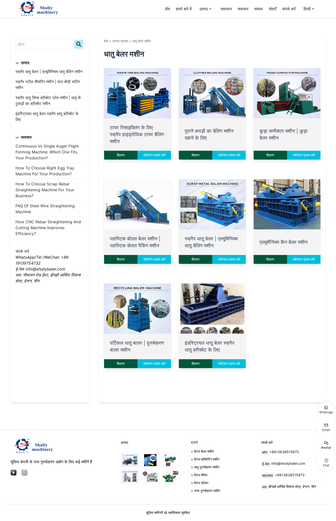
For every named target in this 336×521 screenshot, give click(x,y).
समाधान (226, 8)
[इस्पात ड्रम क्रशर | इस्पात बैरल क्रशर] (130, 460)
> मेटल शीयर (199, 475)
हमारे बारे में (184, 8)
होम (167, 8)
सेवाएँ (272, 8)
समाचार (243, 8)
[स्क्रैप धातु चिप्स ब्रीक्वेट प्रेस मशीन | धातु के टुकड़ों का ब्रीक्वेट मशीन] (130, 476)
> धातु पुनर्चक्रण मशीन (205, 467)
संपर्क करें (289, 8)
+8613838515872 (284, 452)
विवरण (121, 155)
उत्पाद (203, 8)
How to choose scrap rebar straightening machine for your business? (44, 189)
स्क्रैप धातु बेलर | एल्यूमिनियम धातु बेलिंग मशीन (48, 71)
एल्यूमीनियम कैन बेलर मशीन (283, 242)
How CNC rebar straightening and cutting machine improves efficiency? (48, 227)
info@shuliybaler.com (288, 463)
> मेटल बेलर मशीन (202, 451)
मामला (258, 8)
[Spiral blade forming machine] (171, 476)
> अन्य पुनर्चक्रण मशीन (205, 491)
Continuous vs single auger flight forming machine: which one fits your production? (47, 152)
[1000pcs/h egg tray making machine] (150, 476)
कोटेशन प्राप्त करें (154, 155)
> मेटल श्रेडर (199, 483)
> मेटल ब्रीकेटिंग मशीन (205, 459)
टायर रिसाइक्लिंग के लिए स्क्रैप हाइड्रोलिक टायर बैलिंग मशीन (137, 134)
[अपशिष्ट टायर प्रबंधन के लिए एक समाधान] (171, 460)
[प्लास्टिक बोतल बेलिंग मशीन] (150, 460)
